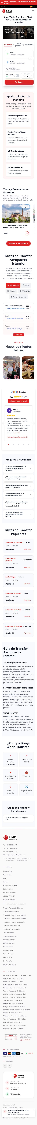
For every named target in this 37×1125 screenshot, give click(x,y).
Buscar (20, 82)
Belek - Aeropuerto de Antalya (13, 1003)
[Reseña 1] (8, 445)
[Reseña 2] (13, 445)
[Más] (33, 11)
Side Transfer (7, 961)
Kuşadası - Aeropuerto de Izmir (13, 1028)
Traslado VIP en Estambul (11, 929)
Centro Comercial (19, 297)
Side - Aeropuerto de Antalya (12, 1000)
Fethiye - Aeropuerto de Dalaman (14, 1007)
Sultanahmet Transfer (10, 936)
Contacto (6, 882)
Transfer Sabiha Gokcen (11, 911)
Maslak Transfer (8, 950)
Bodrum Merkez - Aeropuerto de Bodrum (16, 1010)
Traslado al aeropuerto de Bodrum (14, 915)
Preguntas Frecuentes (10, 885)
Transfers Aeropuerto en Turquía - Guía (18, 818)
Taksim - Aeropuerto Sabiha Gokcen (14, 1019)
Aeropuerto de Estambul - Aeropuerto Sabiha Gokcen (18, 975)
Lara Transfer (7, 957)
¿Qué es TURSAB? (9, 896)
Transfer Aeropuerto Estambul (13, 908)
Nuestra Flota (7, 871)
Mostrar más (18, 335)
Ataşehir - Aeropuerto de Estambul (14, 1025)
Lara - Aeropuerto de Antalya (12, 1022)
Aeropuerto (14, 285)
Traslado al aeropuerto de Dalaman (14, 919)
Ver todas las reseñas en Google (17, 437)
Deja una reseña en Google (18, 401)
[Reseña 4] (23, 445)
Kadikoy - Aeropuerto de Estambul (14, 994)
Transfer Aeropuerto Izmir (11, 926)
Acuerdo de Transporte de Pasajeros (13, 1107)
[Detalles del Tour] (27, 233)
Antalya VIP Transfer (9, 964)
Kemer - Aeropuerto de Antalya (13, 982)
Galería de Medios (9, 900)
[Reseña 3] (18, 445)
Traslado (9, 45)
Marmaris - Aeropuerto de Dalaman (15, 1016)
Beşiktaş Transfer (8, 940)
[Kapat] (34, 1110)
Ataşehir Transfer (8, 943)
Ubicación (26, 291)
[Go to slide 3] (31, 37)
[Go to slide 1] (22, 37)
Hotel (27, 285)
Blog (4, 878)
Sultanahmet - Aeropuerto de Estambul (16, 985)
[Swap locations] (30, 58)
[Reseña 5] (28, 445)
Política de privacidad (8, 1105)
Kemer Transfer (8, 954)
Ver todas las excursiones (17, 243)
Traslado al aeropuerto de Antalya (14, 922)
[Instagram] (5, 1066)
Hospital (13, 291)
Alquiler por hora (18, 45)
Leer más (17, 433)
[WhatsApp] (4, 6)
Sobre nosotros (8, 889)
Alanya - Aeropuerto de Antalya (13, 978)
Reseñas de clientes (9, 892)
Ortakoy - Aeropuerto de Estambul (14, 997)
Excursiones (29, 45)
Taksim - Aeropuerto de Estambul (14, 991)
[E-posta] (1, 6)
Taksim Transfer (8, 933)
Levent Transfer (8, 947)
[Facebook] (10, 1066)
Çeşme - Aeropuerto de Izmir (12, 1013)
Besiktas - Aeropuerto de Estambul (14, 988)
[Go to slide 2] (27, 37)
